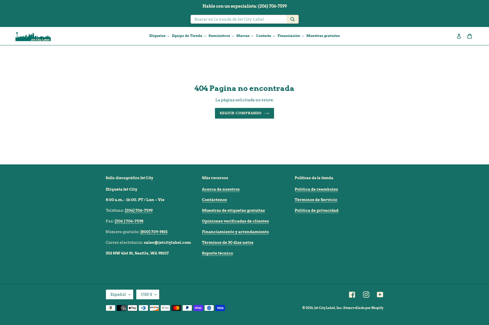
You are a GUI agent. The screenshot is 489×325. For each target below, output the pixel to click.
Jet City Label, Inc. (328, 308)
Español (118, 294)
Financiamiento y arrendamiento (235, 232)
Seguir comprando (241, 113)
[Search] (292, 19)
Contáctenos (214, 199)
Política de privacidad (316, 210)
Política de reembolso (316, 189)
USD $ (146, 294)
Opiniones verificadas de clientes (235, 221)
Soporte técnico (217, 253)
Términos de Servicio (316, 199)
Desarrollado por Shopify (363, 308)
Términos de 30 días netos (227, 242)
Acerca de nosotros (221, 189)
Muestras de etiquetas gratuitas (233, 210)
